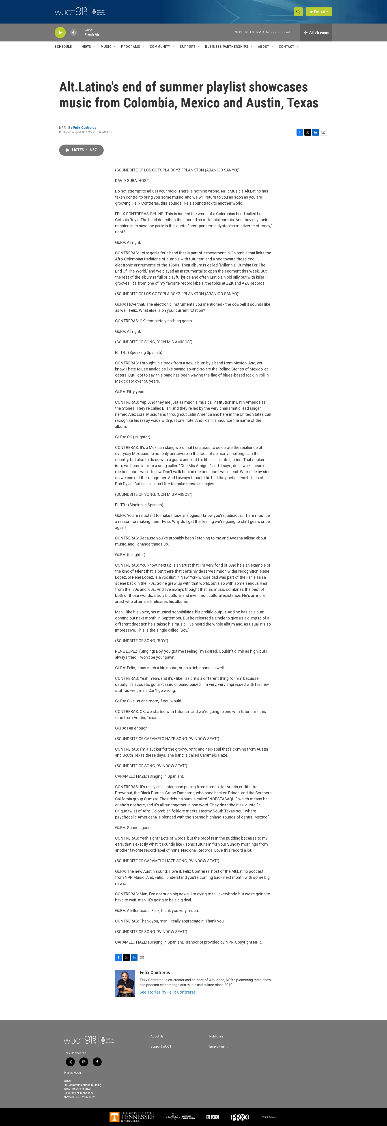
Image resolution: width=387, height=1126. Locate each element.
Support (188, 46)
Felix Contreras (84, 127)
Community (160, 46)
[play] (60, 32)
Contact (286, 46)
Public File (216, 1036)
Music (106, 46)
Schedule (63, 46)
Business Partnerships (226, 46)
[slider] (81, 32)
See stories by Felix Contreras (168, 992)
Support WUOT (161, 1046)
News (86, 46)
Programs (130, 46)
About (263, 46)
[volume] (73, 33)
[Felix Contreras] (125, 983)
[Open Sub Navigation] (75, 46)
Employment (218, 1046)
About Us (156, 1036)
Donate (321, 11)
